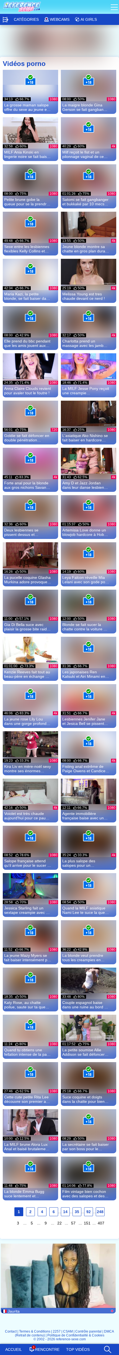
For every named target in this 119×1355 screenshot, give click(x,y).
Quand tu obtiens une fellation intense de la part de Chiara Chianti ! (26, 1052)
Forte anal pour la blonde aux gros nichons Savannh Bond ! (27, 485)
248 (100, 1212)
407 (101, 1223)
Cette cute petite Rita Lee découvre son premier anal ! (27, 1099)
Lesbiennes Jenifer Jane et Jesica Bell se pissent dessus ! (83, 721)
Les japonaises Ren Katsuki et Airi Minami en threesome (83, 674)
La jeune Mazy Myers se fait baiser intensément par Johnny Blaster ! (27, 957)
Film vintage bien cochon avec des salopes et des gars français (84, 1193)
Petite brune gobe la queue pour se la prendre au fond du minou (26, 201)
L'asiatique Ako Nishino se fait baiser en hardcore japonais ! (85, 437)
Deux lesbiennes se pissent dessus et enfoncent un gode (21, 532)
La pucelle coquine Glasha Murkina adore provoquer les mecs (27, 579)
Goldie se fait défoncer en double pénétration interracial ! (26, 437)
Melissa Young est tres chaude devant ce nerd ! (83, 296)
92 (88, 1212)
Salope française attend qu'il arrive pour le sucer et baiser (27, 863)
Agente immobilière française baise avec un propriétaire (83, 815)
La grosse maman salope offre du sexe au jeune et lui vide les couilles (26, 107)
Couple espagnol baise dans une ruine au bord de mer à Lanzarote (85, 1004)
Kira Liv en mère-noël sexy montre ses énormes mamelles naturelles (27, 768)
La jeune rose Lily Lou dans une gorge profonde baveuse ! (26, 721)
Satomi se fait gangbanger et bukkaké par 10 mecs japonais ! (85, 201)
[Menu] (115, 7)
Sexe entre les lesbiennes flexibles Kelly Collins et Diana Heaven (26, 248)
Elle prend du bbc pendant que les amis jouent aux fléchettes (27, 343)
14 (65, 1212)
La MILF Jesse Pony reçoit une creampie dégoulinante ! (85, 390)
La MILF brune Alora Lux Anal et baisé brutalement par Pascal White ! (26, 1146)
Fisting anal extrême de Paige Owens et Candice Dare (83, 768)
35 (77, 1212)
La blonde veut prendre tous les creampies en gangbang (82, 957)
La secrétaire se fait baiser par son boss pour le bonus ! (85, 1146)
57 (73, 1223)
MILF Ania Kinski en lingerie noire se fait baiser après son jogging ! (27, 154)
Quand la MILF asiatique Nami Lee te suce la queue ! (85, 910)
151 (87, 1223)
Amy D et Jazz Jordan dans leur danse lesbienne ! (85, 485)
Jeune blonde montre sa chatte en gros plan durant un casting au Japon (85, 248)
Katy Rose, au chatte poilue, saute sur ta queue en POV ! (27, 1004)
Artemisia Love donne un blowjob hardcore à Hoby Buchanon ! (84, 532)
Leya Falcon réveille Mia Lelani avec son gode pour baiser (85, 579)
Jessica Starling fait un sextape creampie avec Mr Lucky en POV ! (27, 910)
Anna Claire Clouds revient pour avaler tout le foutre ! (27, 390)
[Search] (107, 1348)
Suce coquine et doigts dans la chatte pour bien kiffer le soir (83, 1099)
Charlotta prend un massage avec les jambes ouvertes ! (85, 343)
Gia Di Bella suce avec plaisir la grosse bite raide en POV (26, 626)
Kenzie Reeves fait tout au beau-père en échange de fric (27, 674)
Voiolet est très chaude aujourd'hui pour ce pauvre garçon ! (27, 815)
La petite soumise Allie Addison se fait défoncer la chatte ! (85, 1052)
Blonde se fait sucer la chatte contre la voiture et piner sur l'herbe (84, 626)
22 (59, 1223)
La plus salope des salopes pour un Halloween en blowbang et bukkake (85, 863)
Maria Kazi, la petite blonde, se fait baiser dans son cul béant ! (27, 296)
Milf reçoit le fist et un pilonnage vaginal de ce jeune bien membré (83, 154)
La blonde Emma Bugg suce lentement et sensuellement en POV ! (25, 1193)
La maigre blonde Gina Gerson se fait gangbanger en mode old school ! (85, 107)
